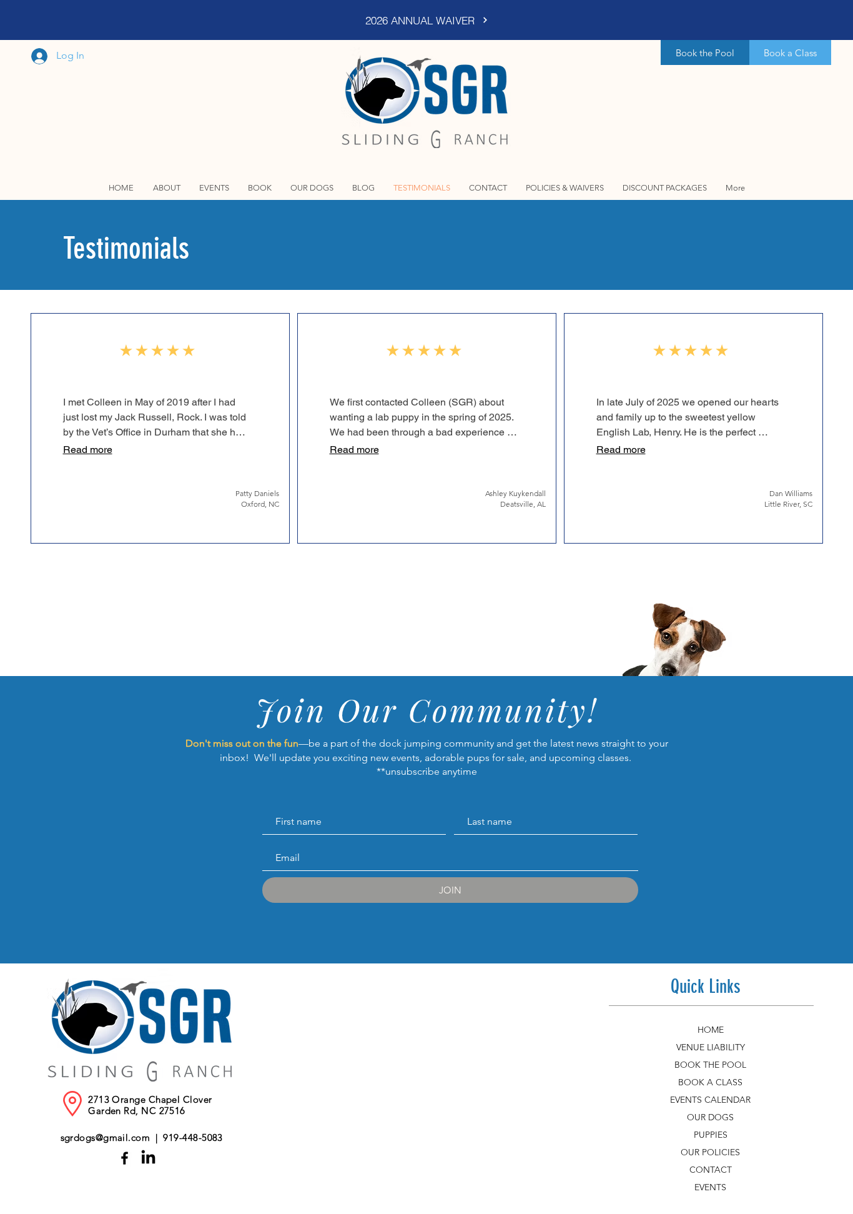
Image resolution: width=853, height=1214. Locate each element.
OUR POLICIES (710, 1152)
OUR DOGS (710, 1117)
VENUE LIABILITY (710, 1047)
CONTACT (710, 1169)
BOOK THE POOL (710, 1064)
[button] (260, 188)
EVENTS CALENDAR (710, 1099)
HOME (711, 1029)
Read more (87, 449)
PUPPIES (710, 1134)
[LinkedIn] (148, 1158)
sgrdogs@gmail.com (105, 1137)
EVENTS (710, 1187)
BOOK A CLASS (710, 1082)
